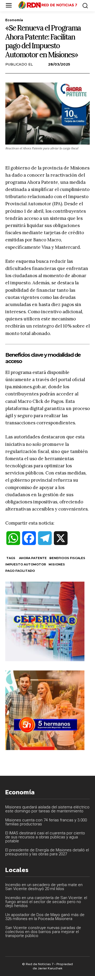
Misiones (57, 564)
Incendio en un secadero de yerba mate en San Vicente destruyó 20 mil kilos (44, 886)
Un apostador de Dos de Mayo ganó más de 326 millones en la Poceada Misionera (44, 916)
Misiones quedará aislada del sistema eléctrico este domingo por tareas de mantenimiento (47, 809)
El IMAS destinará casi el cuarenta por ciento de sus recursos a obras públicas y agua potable (45, 837)
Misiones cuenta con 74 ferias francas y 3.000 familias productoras (46, 822)
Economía (14, 20)
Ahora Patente (33, 558)
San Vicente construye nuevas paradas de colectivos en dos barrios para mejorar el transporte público (43, 931)
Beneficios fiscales (67, 558)
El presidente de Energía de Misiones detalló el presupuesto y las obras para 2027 (47, 852)
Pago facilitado (20, 571)
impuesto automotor (25, 564)
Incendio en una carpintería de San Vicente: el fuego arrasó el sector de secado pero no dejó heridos (46, 901)
